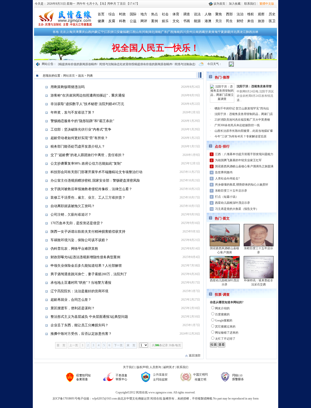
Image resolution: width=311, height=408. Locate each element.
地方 (143, 14)
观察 (261, 14)
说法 (197, 14)
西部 (229, 14)
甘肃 (208, 32)
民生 (229, 21)
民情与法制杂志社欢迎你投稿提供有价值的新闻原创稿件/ (130, 64)
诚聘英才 (169, 367)
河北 (233, 32)
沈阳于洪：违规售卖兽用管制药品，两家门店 (244, 114)
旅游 (261, 21)
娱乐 (165, 21)
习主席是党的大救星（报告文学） (237, 209)
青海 (214, 32)
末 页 (131, 345)
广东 (164, 32)
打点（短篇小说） (226, 196)
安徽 (120, 32)
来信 (250, 21)
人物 (208, 14)
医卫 (272, 21)
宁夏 (221, 32)
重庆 (82, 32)
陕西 (249, 32)
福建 (126, 32)
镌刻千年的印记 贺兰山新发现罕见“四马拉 (242, 108)
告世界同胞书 (224, 172)
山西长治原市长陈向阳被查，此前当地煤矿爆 (244, 131)
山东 (139, 32)
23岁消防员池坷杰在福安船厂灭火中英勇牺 (242, 119)
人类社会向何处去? (227, 178)
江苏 (107, 32)
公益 (133, 21)
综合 (111, 14)
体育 (176, 14)
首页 (101, 14)
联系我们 (250, 3)
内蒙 (94, 32)
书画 (186, 21)
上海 (69, 32)
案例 (154, 21)
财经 (240, 21)
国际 (133, 14)
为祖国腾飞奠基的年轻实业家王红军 (238, 160)
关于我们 (129, 367)
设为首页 (219, 3)
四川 (183, 32)
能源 (197, 21)
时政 (122, 14)
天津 (75, 32)
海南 (177, 32)
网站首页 (69, 75)
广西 (170, 32)
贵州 (189, 32)
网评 (143, 21)
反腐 (111, 21)
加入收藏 (235, 3)
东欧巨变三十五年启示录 (231, 190)
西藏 (202, 32)
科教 (122, 21)
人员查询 (155, 367)
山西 (88, 32)
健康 (101, 21)
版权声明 (142, 367)
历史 (272, 14)
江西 (132, 32)
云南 (196, 32)
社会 (165, 14)
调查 (186, 14)
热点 (154, 14)
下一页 (118, 345)
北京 (63, 32)
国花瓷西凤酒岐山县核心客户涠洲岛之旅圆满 (244, 166)
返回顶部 (194, 355)
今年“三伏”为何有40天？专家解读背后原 (241, 136)
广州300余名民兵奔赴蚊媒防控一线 (237, 125)
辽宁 (101, 32)
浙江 (113, 32)
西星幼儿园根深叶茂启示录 (232, 202)
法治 (240, 14)
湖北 (151, 32)
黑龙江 (241, 32)
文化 (176, 21)
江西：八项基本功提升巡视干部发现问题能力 (244, 154)
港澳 (208, 21)
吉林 (255, 32)
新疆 (227, 32)
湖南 (158, 32)
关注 (218, 21)
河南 (145, 32)
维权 (250, 14)
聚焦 (218, 14)
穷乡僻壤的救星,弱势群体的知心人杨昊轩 (241, 184)
